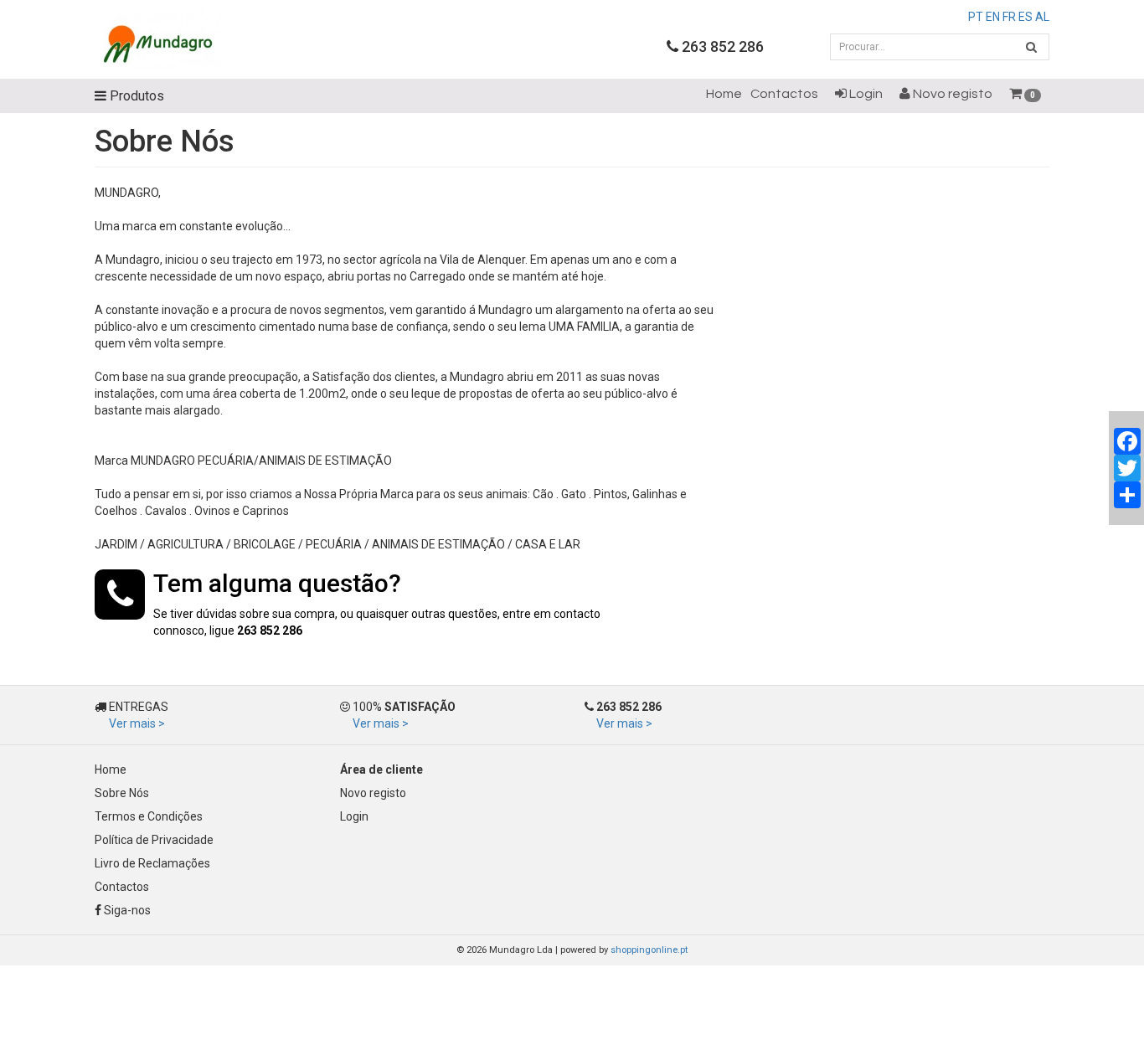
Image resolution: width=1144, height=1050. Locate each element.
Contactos (784, 93)
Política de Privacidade (154, 840)
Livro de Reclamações (152, 863)
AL (1042, 16)
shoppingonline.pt (649, 949)
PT (975, 16)
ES (1025, 16)
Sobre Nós (122, 793)
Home (724, 93)
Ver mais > (137, 723)
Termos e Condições (149, 816)
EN (993, 16)
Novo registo (951, 93)
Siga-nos (126, 910)
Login (865, 93)
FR (1009, 16)
